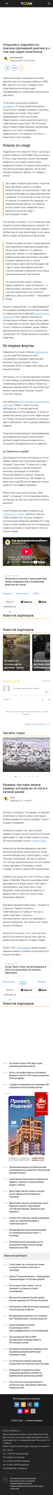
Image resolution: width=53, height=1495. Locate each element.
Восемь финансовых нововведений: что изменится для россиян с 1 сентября (27, 1232)
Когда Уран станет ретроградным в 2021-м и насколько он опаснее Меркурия (25, 969)
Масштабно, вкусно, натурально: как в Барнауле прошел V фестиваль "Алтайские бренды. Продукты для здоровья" (28, 1207)
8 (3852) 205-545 (13, 1461)
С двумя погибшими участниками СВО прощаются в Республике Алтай (29, 1086)
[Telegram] (7, 67)
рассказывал (23, 947)
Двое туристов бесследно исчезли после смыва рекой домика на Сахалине (26, 1194)
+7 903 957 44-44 (13, 1454)
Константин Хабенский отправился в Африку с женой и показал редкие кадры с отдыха (28, 1182)
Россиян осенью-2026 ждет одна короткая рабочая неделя (25, 1064)
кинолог (7, 593)
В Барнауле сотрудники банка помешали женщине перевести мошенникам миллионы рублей (26, 1373)
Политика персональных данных (23, 1478)
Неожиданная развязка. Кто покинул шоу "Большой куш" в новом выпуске (28, 1317)
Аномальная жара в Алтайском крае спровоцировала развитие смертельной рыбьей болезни (25, 756)
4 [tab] (28, 776)
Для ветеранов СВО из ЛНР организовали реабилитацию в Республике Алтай (25, 1339)
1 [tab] (16, 776)
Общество (14, 801)
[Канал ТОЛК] (42, 601)
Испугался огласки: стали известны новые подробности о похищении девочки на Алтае (26, 581)
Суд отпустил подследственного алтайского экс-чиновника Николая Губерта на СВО (28, 1385)
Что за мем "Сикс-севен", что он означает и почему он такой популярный (25, 1288)
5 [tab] (33, 776)
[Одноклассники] (21, 67)
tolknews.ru (15, 1431)
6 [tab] (37, 776)
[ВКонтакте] (14, 67)
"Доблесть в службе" (13, 514)
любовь (41, 981)
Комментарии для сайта (37, 724)
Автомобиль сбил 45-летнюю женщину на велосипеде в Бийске (29, 1308)
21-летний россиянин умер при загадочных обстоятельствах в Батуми (29, 1362)
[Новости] (26, 601)
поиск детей (22, 593)
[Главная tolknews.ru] (26, 3)
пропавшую (9, 106)
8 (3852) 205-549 (13, 1465)
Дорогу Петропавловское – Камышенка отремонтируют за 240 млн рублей (29, 1278)
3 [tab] (24, 776)
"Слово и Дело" (39, 840)
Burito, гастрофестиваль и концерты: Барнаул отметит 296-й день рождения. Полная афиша (29, 1075)
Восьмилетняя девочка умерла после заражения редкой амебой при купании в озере (28, 1351)
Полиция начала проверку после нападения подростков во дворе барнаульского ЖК (26, 1244)
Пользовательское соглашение (22, 1481)
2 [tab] (20, 776)
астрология (9, 981)
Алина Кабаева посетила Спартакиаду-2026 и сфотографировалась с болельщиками (28, 1327)
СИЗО (36, 593)
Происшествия (16, 61)
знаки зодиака (23, 982)
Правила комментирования (21, 1484)
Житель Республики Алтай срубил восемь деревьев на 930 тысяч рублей (28, 1299)
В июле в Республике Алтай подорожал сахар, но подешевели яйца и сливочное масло (29, 1220)
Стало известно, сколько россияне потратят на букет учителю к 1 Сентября (27, 1267)
